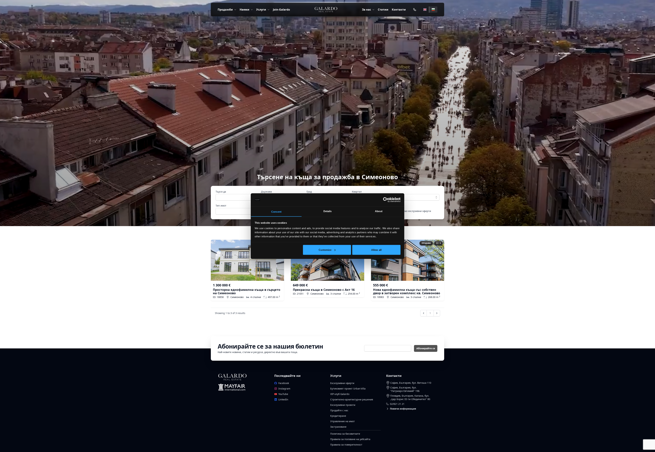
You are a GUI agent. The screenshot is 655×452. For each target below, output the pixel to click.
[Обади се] (414, 9)
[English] (425, 9)
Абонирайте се (425, 348)
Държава (266, 191)
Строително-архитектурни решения (351, 399)
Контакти (399, 9)
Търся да (221, 191)
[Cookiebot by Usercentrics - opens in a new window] (386, 199)
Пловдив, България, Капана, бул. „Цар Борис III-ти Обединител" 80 (410, 397)
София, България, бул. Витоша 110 (410, 382)
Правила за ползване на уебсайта (350, 439)
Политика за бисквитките (345, 433)
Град (309, 191)
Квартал (357, 191)
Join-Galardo (281, 9)
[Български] (433, 9)
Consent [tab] (276, 211)
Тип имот (221, 205)
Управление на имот (342, 421)
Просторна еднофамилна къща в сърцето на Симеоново (246, 291)
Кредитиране (338, 415)
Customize (325, 249)
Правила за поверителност (346, 444)
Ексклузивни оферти (342, 383)
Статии (383, 9)
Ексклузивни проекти (342, 405)
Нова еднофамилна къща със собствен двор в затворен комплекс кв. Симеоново (406, 291)
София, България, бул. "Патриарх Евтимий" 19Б (405, 389)
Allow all (376, 249)
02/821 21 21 (397, 403)
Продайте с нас (339, 410)
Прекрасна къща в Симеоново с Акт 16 (324, 289)
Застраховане (338, 426)
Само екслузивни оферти (416, 211)
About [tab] (378, 211)
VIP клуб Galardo (339, 394)
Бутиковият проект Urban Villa (348, 388)
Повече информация (403, 408)
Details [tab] (327, 211)
